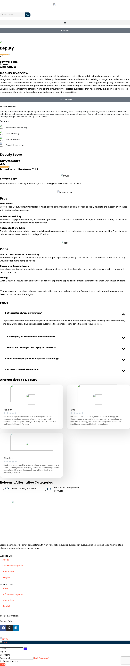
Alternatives (8, 67)
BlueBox (8, 458)
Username (5, 654)
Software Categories (13, 565)
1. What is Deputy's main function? (23, 312)
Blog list (6, 577)
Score (4, 64)
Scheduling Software (19, 42)
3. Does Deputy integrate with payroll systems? (30, 347)
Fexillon (8, 409)
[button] (65, 22)
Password (5, 658)
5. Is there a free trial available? (22, 369)
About (6, 559)
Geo (72, 409)
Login (3, 664)
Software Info (9, 62)
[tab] (65, 313)
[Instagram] (9, 628)
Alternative (8, 571)
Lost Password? (42, 658)
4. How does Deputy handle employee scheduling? (32, 358)
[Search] (25, 648)
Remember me (10, 661)
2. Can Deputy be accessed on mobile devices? (30, 336)
